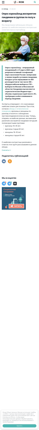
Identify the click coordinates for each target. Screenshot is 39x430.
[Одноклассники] (10, 161)
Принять (19, 426)
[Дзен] (15, 184)
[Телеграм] (4, 184)
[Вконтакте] (4, 161)
